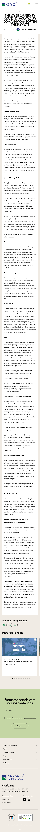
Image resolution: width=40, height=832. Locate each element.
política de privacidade (30, 718)
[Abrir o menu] (36, 3)
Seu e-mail (8, 710)
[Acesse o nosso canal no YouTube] (24, 800)
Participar (18, 726)
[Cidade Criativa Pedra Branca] (10, 4)
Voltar (21, 12)
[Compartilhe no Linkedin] (10, 625)
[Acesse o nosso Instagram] (29, 800)
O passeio (6, 749)
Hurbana (6, 763)
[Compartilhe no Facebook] (4, 625)
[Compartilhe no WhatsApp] (15, 625)
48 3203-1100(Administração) (6, 801)
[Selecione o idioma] (30, 3)
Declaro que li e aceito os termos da (21, 718)
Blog (4, 756)
